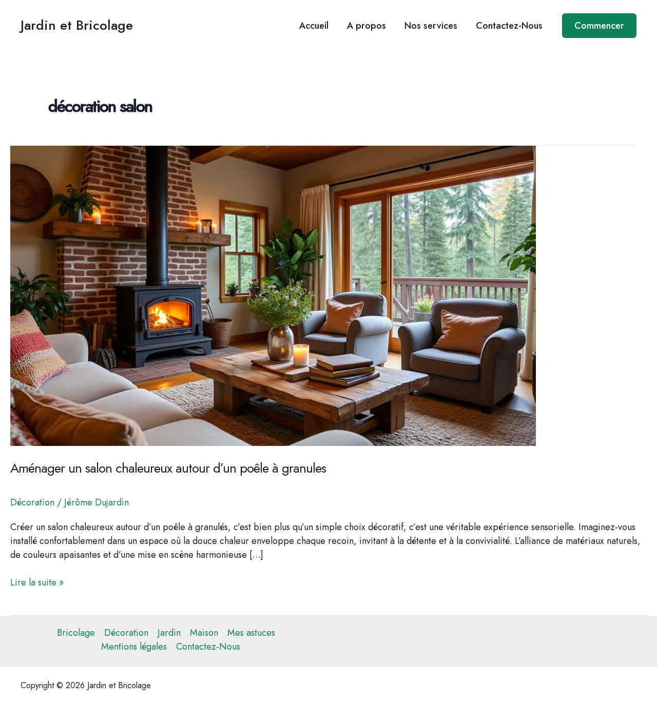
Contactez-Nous (509, 25)
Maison (204, 632)
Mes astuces (251, 632)
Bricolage (76, 632)
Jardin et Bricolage (77, 25)
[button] (599, 25)
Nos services (430, 25)
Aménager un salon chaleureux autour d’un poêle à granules (168, 468)
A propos (366, 25)
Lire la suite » (37, 583)
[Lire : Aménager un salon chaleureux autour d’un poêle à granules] (273, 295)
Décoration (32, 502)
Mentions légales (134, 646)
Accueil (313, 25)
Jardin (169, 632)
